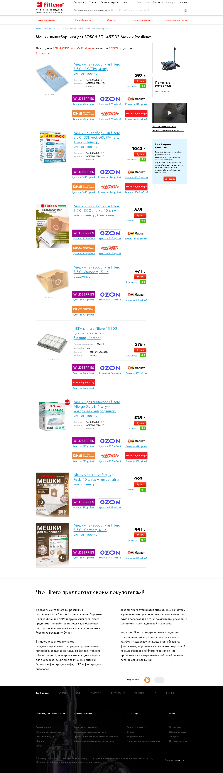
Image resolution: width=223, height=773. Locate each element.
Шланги (40, 741)
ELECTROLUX (118, 693)
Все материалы (162, 91)
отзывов (131, 86)
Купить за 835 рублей (84, 238)
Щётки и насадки (141, 20)
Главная (39, 28)
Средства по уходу (176, 20)
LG (155, 693)
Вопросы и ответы (136, 727)
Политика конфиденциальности (143, 741)
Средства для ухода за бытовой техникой (96, 736)
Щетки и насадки (45, 736)
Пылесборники (83, 20)
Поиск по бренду (46, 20)
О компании (175, 727)
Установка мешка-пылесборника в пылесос (168, 128)
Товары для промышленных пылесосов (94, 741)
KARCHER (139, 693)
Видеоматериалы (136, 736)
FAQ (124, 2)
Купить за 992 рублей (84, 507)
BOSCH (57, 28)
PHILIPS (170, 693)
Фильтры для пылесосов (48, 731)
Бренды (48, 28)
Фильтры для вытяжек (85, 727)
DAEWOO (96, 693)
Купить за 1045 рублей (83, 177)
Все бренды (42, 692)
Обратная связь (177, 731)
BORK (78, 693)
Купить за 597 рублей (84, 104)
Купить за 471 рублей (84, 299)
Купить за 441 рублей (84, 557)
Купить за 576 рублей (83, 372)
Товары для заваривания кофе (90, 731)
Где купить (79, 2)
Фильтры (111, 20)
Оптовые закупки (109, 2)
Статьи (92, 2)
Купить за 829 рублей (84, 446)
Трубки (39, 745)
